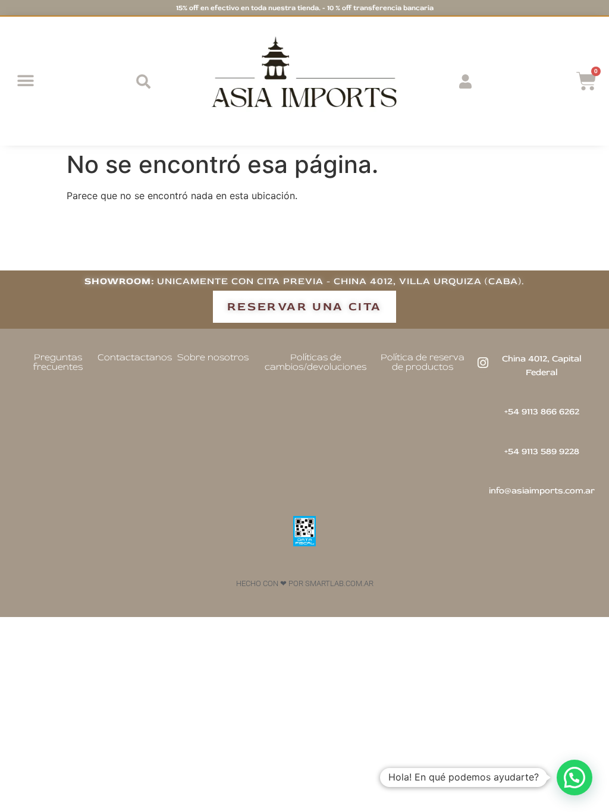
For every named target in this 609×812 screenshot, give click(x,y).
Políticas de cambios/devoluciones (315, 362)
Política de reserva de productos (422, 362)
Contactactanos (135, 357)
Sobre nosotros (213, 357)
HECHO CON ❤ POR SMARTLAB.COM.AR (304, 583)
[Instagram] (483, 363)
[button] (25, 81)
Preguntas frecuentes (58, 362)
